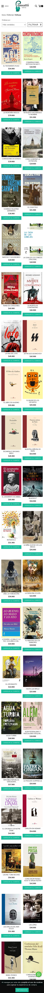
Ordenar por (6, 20)
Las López (33, 925)
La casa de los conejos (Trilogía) (32, 258)
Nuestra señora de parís (33, 450)
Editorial (10, 15)
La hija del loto (11, 354)
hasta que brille (32, 689)
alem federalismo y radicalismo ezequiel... (33, 733)
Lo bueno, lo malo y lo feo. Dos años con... (11, 640)
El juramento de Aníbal (11, 497)
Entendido (22, 990)
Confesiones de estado (11, 159)
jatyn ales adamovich (33, 354)
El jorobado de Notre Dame (11, 830)
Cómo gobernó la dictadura (32, 160)
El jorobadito (11, 684)
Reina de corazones (11, 306)
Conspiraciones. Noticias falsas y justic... (33, 63)
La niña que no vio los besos (33, 546)
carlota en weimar (32, 829)
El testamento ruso (11, 66)
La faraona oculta (32, 593)
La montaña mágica (11, 113)
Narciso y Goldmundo (11, 257)
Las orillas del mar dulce (11, 928)
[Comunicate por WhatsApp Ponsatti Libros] (39, 974)
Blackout (33, 498)
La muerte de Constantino (32, 306)
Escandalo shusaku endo (11, 452)
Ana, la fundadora (11, 594)
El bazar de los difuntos (33, 401)
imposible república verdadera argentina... (11, 781)
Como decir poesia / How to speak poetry (32, 880)
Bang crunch (11, 975)
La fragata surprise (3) (32, 781)
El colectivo (33, 207)
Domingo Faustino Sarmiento (11, 210)
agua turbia (11, 736)
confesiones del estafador (32, 976)
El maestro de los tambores (32, 641)
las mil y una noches (11, 875)
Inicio (4, 15)
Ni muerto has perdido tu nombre (33, 114)
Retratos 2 (11, 540)
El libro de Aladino (11, 402)
